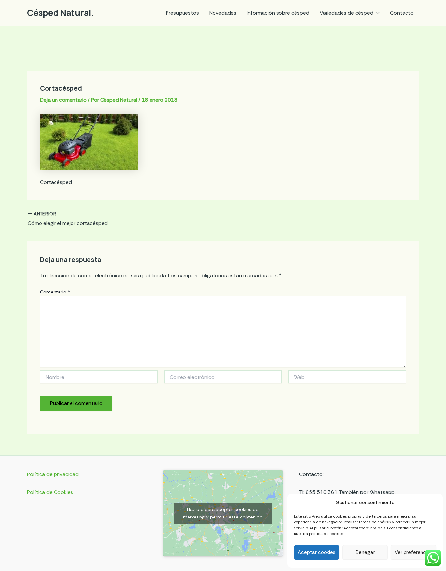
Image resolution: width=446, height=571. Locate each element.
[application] (376, 13)
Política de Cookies (50, 492)
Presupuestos (182, 12)
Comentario (55, 292)
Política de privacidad (53, 474)
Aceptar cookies (316, 552)
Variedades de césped (346, 12)
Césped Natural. (60, 13)
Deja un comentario (63, 100)
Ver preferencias (413, 552)
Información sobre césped (278, 12)
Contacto (402, 12)
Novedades (222, 12)
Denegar (365, 552)
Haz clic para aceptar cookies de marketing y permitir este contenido (223, 513)
